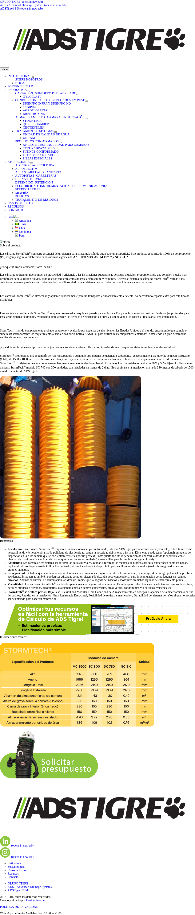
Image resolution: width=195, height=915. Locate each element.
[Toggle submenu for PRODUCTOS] (27, 90)
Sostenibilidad (16, 866)
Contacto (13, 877)
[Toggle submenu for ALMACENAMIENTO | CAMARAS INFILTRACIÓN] (86, 118)
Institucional (15, 863)
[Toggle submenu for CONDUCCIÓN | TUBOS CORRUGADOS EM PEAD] (86, 101)
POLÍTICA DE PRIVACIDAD (19, 906)
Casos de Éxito (17, 870)
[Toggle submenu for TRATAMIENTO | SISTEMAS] (55, 132)
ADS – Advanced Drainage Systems (30, 886)
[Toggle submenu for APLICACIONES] (31, 162)
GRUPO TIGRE (18, 883)
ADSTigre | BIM (18, 890)
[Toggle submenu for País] (17, 217)
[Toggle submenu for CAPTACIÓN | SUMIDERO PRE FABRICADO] (77, 94)
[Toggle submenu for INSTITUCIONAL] (32, 77)
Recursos (13, 873)
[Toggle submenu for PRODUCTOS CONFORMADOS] (60, 142)
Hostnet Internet (35, 900)
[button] (31, 913)
